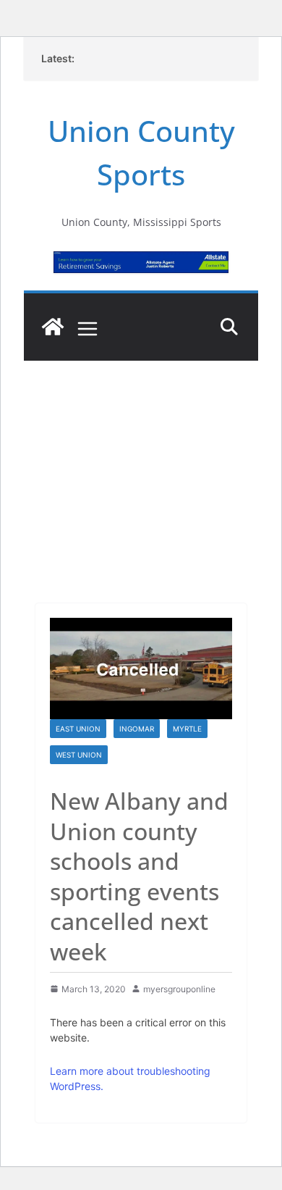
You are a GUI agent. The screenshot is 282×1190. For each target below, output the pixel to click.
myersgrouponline (179, 989)
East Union (78, 728)
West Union (79, 754)
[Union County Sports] (52, 326)
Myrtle (187, 728)
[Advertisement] (141, 462)
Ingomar (136, 728)
